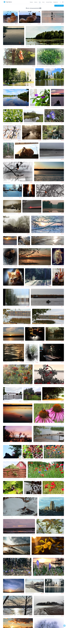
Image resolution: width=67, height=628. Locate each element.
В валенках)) (35, 246)
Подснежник (48, 123)
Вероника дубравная (8, 123)
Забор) (26, 401)
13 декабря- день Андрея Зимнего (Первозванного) (23, 246)
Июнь (28, 46)
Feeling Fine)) (55, 107)
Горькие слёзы (7, 182)
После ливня (46, 401)
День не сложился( (57, 266)
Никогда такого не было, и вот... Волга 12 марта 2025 (45, 616)
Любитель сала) (7, 66)
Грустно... (39, 534)
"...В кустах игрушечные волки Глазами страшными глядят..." (37, 286)
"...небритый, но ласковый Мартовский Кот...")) (25, 159)
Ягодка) (6, 495)
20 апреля (6, 593)
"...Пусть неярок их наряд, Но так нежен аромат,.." (47, 66)
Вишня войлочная (8, 140)
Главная (31, 2)
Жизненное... (7, 341)
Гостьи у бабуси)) (38, 443)
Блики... (6, 362)
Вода (25, 140)
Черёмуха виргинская (28, 459)
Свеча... (25, 213)
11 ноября (22, 266)
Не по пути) (35, 306)
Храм (48, 341)
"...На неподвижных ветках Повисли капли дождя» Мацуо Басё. (32, 495)
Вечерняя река (7, 616)
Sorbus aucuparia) (39, 385)
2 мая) (45, 140)
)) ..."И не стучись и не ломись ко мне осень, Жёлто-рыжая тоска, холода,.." (15, 306)
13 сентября (7, 385)
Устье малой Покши (30, 593)
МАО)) (6, 286)
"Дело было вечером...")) (9, 46)
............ (42, 362)
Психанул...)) (7, 159)
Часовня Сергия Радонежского (10, 213)
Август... (37, 423)
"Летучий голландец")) (45, 159)
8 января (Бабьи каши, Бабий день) (9, 246)
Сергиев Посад (49, 2)
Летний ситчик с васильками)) (51, 459)
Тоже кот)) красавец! (8, 266)
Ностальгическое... (47, 213)
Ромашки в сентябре (30, 362)
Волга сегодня (38, 182)
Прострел (6, 576)
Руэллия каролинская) (36, 107)
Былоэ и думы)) (7, 459)
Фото (40, 2)
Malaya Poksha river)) (29, 123)
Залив (6, 107)
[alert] (64, 625)
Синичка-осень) (7, 325)
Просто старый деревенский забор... (11, 234)
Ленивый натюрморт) (30, 341)
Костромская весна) (38, 576)
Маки (45, 495)
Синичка (35, 325)
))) (33, 555)
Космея (6, 443)
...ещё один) (7, 401)
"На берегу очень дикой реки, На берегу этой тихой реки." (15, 534)
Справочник (55, 2)
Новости (35, 2)
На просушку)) (7, 555)
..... (33, 234)
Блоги (43, 2)
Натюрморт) (56, 286)
